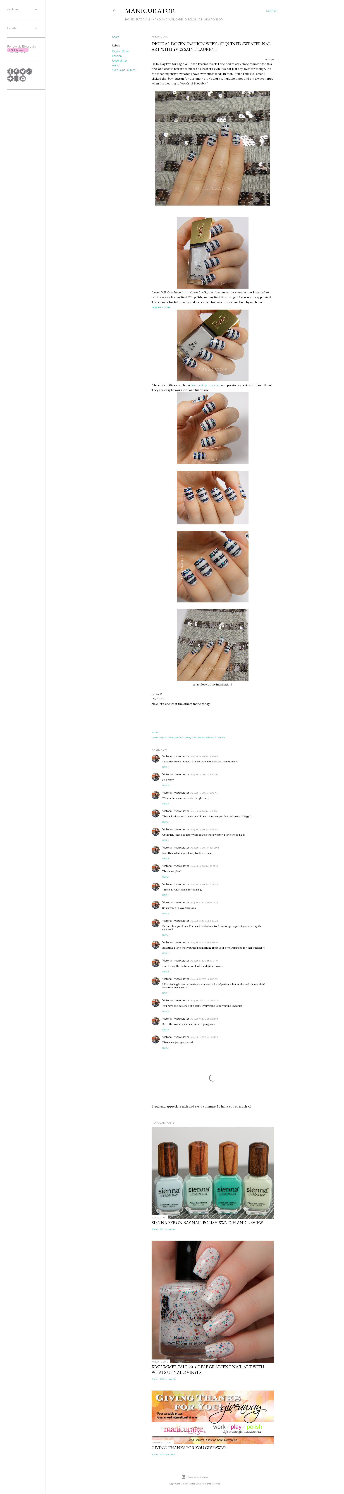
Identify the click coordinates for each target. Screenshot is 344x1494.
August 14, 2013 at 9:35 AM (204, 829)
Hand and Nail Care (167, 19)
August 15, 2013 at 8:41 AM (204, 942)
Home (129, 19)
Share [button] (115, 37)
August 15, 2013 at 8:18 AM (204, 921)
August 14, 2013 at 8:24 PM (204, 884)
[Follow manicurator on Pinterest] (16, 73)
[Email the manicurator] (16, 80)
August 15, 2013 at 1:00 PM (204, 960)
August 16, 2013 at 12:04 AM (204, 1000)
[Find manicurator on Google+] (29, 73)
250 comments (168, 1379)
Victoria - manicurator (175, 756)
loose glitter (119, 60)
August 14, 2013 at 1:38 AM (204, 756)
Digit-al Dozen (121, 51)
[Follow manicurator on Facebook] (10, 73)
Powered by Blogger (197, 1477)
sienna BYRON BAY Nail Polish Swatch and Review (207, 1222)
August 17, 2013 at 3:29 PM (204, 1018)
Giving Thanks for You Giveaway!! (190, 1447)
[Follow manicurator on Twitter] (23, 73)
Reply (165, 767)
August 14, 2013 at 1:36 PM (204, 866)
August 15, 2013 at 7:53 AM (204, 902)
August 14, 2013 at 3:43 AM (204, 792)
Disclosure (193, 19)
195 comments (167, 1229)
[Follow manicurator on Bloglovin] (10, 80)
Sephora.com (161, 307)
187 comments (167, 1454)
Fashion (117, 56)
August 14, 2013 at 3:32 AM (204, 774)
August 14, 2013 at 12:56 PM (204, 847)
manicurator (150, 10)
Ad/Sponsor (213, 19)
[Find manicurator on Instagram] (23, 80)
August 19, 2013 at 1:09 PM (204, 1037)
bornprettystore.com (205, 385)
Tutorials (143, 19)
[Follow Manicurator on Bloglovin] (17, 52)
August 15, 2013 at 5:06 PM (204, 979)
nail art (116, 65)
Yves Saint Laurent (123, 70)
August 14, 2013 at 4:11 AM (203, 811)
